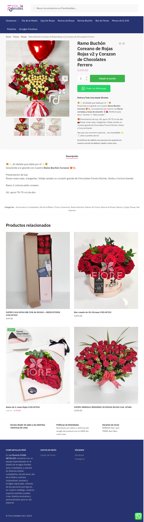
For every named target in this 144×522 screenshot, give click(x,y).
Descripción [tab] (72, 156)
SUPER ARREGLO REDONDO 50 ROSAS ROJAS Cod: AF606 (103, 407)
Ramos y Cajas (122, 207)
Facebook (79, 455)
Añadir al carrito (107, 78)
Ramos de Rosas (108, 207)
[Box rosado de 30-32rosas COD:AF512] (106, 270)
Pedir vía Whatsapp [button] (96, 88)
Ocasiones (65, 207)
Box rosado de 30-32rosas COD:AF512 (92, 312)
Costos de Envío (47, 455)
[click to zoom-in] (37, 78)
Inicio (8, 37)
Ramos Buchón (77, 207)
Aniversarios (21, 207)
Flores (16, 37)
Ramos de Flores (92, 207)
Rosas (24, 37)
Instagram (80, 459)
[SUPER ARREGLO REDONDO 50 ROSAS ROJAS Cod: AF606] (106, 365)
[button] (65, 78)
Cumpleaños (33, 207)
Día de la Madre (46, 207)
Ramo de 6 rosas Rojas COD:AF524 (23, 407)
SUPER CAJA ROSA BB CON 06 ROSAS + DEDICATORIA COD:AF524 (33, 313)
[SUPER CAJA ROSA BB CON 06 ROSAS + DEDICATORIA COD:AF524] (38, 270)
